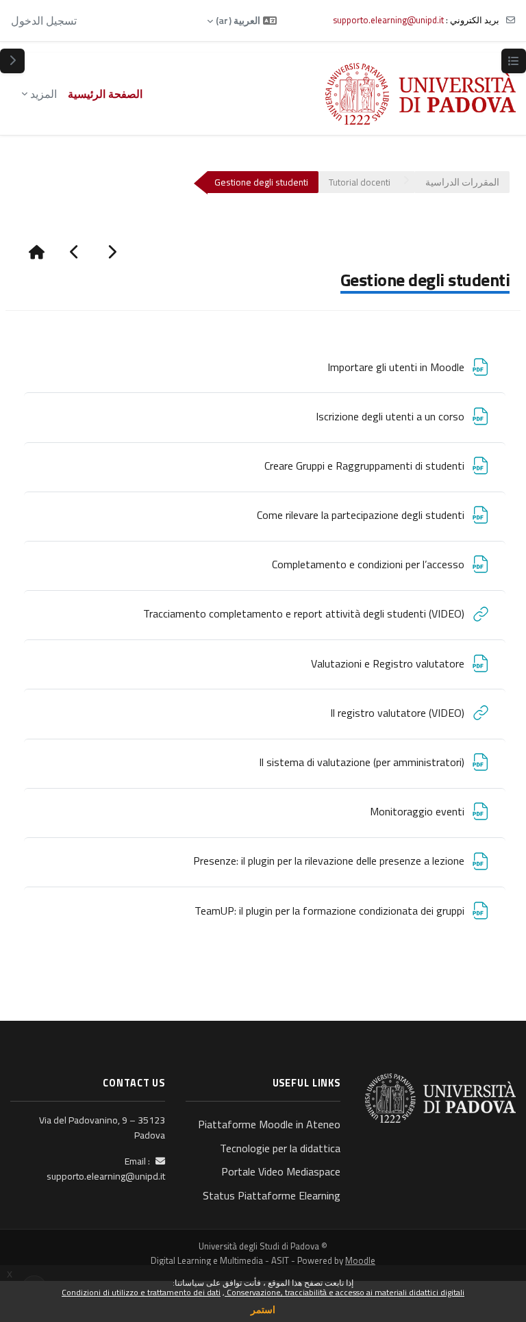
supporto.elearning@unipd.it (388, 20)
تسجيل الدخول (44, 20)
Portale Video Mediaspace (280, 1171)
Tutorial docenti (359, 182)
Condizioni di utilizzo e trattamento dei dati (141, 1292)
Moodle (360, 1260)
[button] (242, 20)
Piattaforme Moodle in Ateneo (269, 1124)
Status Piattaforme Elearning (271, 1195)
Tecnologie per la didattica (280, 1148)
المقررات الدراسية (462, 182)
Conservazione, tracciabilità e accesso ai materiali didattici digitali (344, 1292)
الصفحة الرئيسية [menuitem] (105, 94)
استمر (263, 1309)
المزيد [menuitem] (43, 94)
